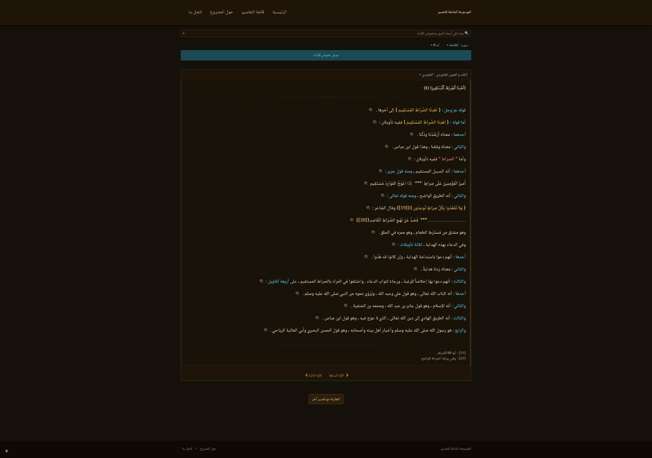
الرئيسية (280, 12)
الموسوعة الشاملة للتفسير (456, 449)
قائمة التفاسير (252, 12)
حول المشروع (221, 12)
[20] (362, 220)
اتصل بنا (195, 12)
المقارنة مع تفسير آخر (326, 399)
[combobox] (326, 33)
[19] (403, 208)
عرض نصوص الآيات (326, 55)
